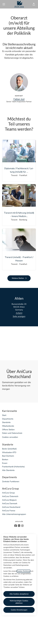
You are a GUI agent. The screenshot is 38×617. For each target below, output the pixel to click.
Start (4, 415)
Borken (5, 459)
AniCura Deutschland (11, 507)
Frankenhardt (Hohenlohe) (13, 466)
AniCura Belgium (9, 500)
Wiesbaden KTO (9, 452)
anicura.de (19, 521)
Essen (4, 463)
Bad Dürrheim (8, 456)
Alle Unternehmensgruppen (14, 514)
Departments (7, 419)
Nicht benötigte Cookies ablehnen (19, 602)
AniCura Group (8, 492)
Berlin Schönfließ (9, 449)
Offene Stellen (8, 429)
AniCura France (8, 510)
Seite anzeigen (19, 316)
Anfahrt (19, 313)
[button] (34, 4)
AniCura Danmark (9, 503)
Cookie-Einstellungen (19, 610)
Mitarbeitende (8, 426)
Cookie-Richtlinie (23, 571)
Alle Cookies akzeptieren (19, 594)
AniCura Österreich (10, 496)
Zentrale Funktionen (10, 481)
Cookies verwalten (10, 437)
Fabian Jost (19, 99)
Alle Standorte (8, 470)
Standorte (6, 422)
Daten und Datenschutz (12, 433)
